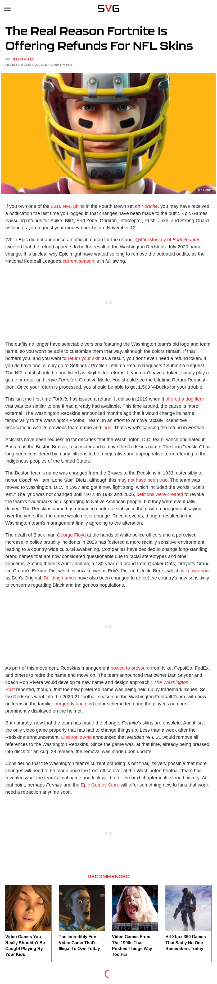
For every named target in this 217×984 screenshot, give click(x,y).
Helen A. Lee (23, 59)
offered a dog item (184, 399)
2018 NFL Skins (67, 206)
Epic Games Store (100, 785)
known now (197, 570)
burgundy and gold (74, 703)
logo (106, 427)
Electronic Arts (76, 737)
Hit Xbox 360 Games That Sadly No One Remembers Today (185, 942)
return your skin (84, 358)
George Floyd (71, 535)
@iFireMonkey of (167, 239)
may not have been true (142, 480)
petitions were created (160, 494)
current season (78, 261)
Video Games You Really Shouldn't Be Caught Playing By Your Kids (25, 945)
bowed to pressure (129, 668)
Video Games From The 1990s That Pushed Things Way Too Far (132, 945)
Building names (60, 578)
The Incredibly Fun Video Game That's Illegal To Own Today (79, 942)
